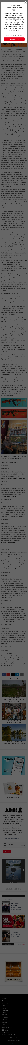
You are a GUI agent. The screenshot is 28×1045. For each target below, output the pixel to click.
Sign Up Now (14, 39)
